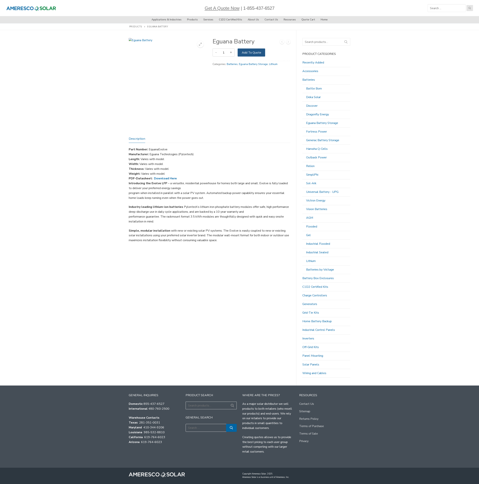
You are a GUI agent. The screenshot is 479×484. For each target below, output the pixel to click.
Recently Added (313, 62)
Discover (312, 106)
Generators (309, 304)
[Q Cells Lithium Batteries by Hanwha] (282, 43)
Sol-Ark (311, 183)
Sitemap (304, 411)
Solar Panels (310, 364)
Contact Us (306, 404)
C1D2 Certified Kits (315, 287)
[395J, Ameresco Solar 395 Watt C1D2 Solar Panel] (288, 43)
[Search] (346, 42)
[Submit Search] (469, 8)
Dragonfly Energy (317, 114)
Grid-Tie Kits (310, 313)
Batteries (232, 64)
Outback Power (316, 157)
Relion (310, 166)
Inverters (308, 338)
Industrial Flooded (318, 244)
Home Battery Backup (317, 321)
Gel (308, 235)
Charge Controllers (314, 295)
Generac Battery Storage (322, 140)
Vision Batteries (316, 209)
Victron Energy (315, 200)
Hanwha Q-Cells (317, 149)
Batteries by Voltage (320, 270)
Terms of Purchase (311, 426)
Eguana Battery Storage (253, 64)
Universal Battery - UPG (322, 192)
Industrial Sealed (317, 252)
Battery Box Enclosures (318, 278)
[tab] (137, 139)
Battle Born (314, 89)
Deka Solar (313, 97)
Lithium (273, 64)
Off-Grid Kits (310, 347)
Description (137, 138)
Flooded (311, 226)
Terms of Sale (308, 434)
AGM (309, 218)
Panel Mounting (312, 356)
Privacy (304, 441)
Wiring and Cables (314, 373)
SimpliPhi (312, 175)
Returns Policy (308, 419)
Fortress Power (316, 132)
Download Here (165, 178)
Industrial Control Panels (318, 330)
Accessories (310, 71)
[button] (200, 44)
